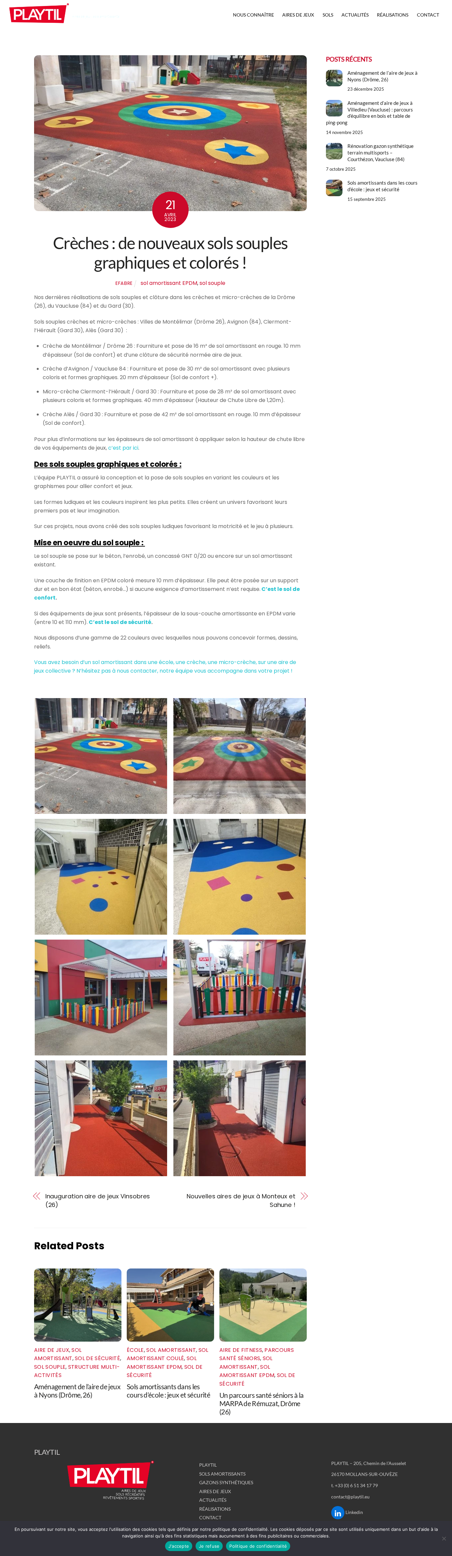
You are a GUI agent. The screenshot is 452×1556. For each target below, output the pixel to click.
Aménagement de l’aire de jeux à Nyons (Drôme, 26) (77, 1390)
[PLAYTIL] (39, 25)
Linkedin (353, 1512)
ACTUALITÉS (355, 15)
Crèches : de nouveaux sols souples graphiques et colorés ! (170, 253)
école (135, 1350)
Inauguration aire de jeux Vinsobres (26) (97, 1200)
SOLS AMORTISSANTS (222, 1474)
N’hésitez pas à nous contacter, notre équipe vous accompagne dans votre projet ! (184, 671)
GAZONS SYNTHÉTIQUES (226, 1482)
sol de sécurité (97, 1358)
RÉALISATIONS (392, 15)
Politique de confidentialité (258, 1546)
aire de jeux (51, 1350)
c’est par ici (123, 448)
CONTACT (428, 15)
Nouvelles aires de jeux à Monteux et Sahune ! (241, 1200)
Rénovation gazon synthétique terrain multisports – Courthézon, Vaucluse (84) (380, 152)
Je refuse (209, 1546)
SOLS (328, 15)
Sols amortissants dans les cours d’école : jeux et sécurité (168, 1390)
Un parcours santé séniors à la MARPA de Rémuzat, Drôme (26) (261, 1403)
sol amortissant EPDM (169, 283)
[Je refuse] (443, 1538)
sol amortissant (171, 1350)
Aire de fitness (240, 1350)
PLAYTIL (208, 1465)
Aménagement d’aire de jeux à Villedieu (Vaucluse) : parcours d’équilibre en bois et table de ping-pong (369, 112)
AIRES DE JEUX (298, 15)
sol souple (212, 283)
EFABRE (124, 283)
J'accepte (178, 1546)
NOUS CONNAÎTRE (253, 15)
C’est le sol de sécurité (119, 622)
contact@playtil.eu (350, 1496)
